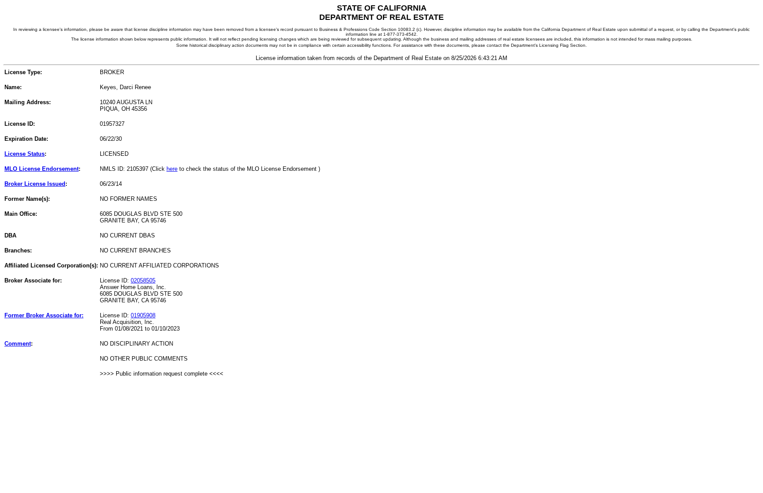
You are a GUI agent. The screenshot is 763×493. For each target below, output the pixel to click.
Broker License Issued (34, 184)
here (172, 169)
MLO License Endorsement (41, 169)
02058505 (143, 280)
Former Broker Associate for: (43, 315)
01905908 (143, 315)
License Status (24, 154)
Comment (17, 343)
